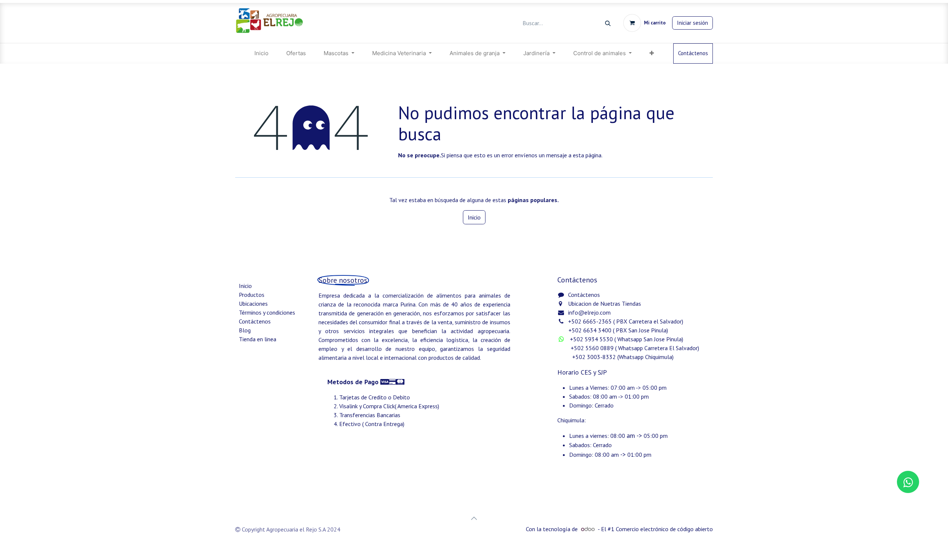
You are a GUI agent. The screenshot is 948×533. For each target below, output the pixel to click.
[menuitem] (261, 53)
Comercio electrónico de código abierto (664, 529)
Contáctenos (693, 53)
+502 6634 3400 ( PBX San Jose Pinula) (618, 330)
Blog (245, 330)
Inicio (474, 217)
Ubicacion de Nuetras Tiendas (604, 303)
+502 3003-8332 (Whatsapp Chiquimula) (616, 357)
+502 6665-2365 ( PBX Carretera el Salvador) (625, 321)
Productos (251, 294)
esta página (587, 155)
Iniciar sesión (692, 22)
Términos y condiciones (267, 312)
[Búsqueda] (608, 23)
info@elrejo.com (589, 312)
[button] (474, 518)
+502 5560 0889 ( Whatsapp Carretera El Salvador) (635, 348)
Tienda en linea (257, 339)
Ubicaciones (253, 303)
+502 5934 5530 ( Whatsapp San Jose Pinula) (627, 339)
